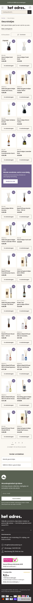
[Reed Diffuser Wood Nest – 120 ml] (8, 323)
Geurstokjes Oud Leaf (24, 240)
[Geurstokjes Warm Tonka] (24, 109)
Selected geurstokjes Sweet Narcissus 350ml (24, 430)
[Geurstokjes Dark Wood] (8, 46)
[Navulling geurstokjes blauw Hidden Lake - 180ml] (24, 385)
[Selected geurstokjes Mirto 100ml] (24, 260)
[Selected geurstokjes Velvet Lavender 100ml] (8, 228)
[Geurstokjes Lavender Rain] (24, 140)
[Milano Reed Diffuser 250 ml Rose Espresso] (8, 354)
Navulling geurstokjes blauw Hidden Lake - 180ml (24, 398)
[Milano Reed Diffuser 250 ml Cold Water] (24, 354)
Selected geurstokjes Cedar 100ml (24, 89)
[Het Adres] (16, 7)
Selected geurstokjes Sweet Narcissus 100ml (8, 90)
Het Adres (15, 590)
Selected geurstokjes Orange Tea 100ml (8, 303)
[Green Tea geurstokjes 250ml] (24, 291)
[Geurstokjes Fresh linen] (24, 46)
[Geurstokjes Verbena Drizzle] (8, 109)
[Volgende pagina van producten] (22, 443)
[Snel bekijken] (13, 41)
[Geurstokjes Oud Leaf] (24, 228)
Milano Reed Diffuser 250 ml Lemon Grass (8, 398)
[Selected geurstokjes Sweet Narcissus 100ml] (8, 77)
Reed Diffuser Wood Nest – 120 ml (7, 335)
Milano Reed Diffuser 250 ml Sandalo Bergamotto (23, 336)
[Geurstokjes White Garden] (8, 197)
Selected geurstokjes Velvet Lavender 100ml (8, 240)
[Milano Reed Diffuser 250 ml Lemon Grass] (8, 385)
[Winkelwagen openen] (30, 8)
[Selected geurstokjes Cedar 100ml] (24, 77)
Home (3, 18)
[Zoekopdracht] (29, 12)
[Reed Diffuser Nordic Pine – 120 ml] (24, 197)
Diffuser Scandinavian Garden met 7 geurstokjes (8, 153)
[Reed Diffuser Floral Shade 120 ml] (8, 417)
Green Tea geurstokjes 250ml (23, 303)
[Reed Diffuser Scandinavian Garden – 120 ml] (8, 260)
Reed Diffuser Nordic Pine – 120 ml (23, 209)
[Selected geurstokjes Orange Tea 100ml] (8, 291)
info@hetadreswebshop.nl (13, 545)
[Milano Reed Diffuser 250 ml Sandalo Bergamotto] (24, 323)
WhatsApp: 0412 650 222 (12, 548)
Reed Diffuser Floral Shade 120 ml (7, 429)
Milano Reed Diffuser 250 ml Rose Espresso (8, 366)
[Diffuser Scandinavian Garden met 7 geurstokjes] (8, 140)
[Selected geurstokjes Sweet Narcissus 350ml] (24, 417)
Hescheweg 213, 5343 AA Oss (13, 551)
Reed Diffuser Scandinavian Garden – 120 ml (8, 273)
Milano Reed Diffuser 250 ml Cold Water (23, 366)
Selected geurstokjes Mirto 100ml (24, 272)
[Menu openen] (2, 8)
